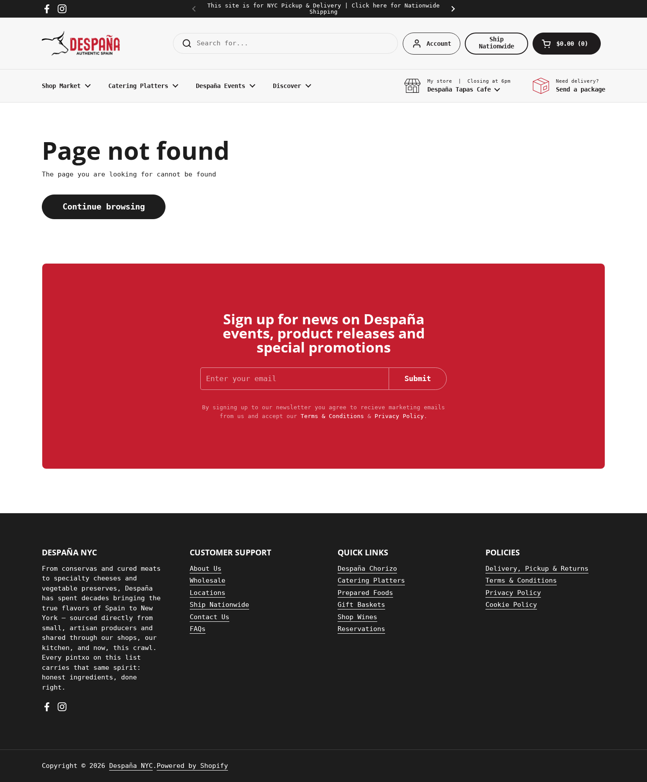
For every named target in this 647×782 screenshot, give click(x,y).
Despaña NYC (131, 766)
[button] (567, 44)
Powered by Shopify (192, 766)
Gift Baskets (361, 605)
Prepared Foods (365, 593)
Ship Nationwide (219, 605)
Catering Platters (371, 580)
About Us (205, 569)
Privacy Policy (399, 416)
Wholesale (207, 580)
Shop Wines (357, 617)
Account (438, 43)
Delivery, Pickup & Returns (536, 569)
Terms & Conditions (332, 416)
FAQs (198, 629)
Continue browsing (103, 206)
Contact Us (209, 617)
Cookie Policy (511, 605)
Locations (207, 593)
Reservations (361, 629)
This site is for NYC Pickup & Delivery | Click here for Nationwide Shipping (323, 9)
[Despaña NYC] (81, 43)
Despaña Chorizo (367, 569)
